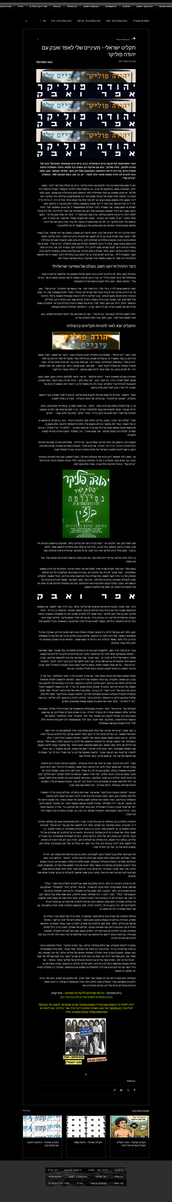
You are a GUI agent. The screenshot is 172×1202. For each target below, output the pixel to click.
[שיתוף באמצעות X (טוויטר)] (128, 1090)
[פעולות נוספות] (38, 39)
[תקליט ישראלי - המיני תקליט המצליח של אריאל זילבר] (129, 1127)
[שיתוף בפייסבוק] (134, 1090)
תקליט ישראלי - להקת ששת (88, 1142)
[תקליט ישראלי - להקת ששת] (86, 1127)
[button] (26, 21)
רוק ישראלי (131, 1081)
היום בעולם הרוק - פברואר (89, 21)
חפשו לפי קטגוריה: (140, 21)
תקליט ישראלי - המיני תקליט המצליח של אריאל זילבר (131, 1144)
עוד (44, 21)
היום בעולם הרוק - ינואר (116, 21)
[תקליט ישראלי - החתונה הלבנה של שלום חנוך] (42, 1127)
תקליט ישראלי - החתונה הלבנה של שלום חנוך (43, 1144)
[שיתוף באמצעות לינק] (114, 1090)
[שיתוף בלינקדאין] (121, 1090)
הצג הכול (26, 1110)
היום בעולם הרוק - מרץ (61, 21)
